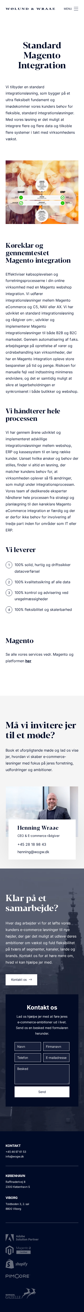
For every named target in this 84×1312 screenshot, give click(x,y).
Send (42, 1092)
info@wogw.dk (15, 1156)
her (28, 661)
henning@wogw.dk (33, 852)
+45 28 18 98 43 (31, 844)
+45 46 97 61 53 (16, 1151)
